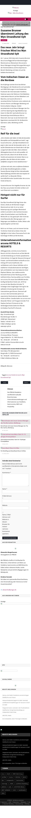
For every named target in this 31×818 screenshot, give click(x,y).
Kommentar (6, 472)
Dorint (24, 777)
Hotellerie (4, 40)
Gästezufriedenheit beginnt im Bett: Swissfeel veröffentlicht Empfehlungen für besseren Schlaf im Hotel (16, 703)
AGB (10, 802)
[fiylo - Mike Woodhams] (15, 13)
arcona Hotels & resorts (14, 375)
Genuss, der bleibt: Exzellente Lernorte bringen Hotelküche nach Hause (15, 696)
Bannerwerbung (19, 804)
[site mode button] (26, 19)
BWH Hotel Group (18, 774)
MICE (14, 790)
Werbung (27, 804)
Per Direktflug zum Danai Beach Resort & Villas (13, 451)
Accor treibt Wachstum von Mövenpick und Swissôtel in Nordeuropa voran (5, 382)
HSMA (11, 783)
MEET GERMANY (6, 790)
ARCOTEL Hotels (6, 715)
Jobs (29, 802)
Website (4, 505)
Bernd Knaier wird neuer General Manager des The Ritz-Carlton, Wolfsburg (14, 426)
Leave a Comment (22, 43)
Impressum (4, 802)
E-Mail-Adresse (6, 497)
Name (4, 489)
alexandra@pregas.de (9, 590)
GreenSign (4, 783)
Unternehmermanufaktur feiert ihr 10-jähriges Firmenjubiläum (13, 440)
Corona (11, 777)
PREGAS (14, 43)
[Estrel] (3, 129)
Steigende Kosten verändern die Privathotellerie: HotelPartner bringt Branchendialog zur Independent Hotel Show (15, 710)
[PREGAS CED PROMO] (15, 632)
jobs (10, 787)
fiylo (3, 780)
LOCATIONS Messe (19, 787)
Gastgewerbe (10, 780)
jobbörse (4, 787)
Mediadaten (23, 802)
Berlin (8, 774)
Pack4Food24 (22, 790)
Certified (4, 777)
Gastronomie (19, 780)
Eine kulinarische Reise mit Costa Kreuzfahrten (27, 382)
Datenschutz (16, 802)
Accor (3, 774)
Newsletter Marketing (9, 804)
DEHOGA (17, 777)
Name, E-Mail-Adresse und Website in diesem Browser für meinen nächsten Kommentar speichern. (6, 524)
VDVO (3, 793)
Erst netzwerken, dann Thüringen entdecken (14, 719)
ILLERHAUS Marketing (22, 783)
